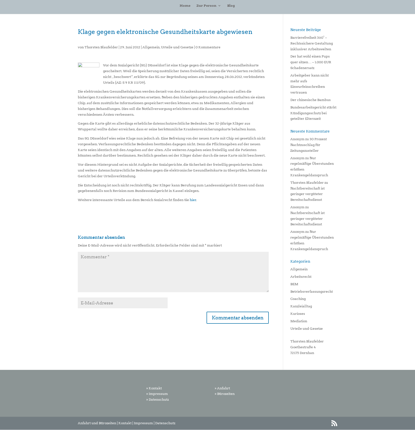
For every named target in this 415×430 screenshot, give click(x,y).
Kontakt (125, 423)
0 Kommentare (207, 47)
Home (185, 5)
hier (193, 200)
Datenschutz (165, 423)
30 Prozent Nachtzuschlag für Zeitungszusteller (308, 144)
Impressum (143, 423)
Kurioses (297, 314)
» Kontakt (154, 388)
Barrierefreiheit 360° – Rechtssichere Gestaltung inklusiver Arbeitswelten (311, 43)
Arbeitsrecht (300, 276)
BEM (294, 284)
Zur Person (206, 5)
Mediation (298, 321)
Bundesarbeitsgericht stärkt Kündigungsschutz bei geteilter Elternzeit (313, 113)
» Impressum (157, 394)
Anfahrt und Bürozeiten (97, 423)
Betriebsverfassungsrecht (311, 291)
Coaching (298, 299)
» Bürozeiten (225, 394)
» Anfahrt (222, 388)
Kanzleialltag (301, 306)
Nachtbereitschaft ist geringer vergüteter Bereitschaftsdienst (307, 194)
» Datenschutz (157, 399)
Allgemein (151, 47)
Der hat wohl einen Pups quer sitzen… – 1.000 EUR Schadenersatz (310, 62)
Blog (231, 5)
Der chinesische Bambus (310, 100)
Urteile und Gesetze (177, 47)
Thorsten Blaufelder (101, 47)
